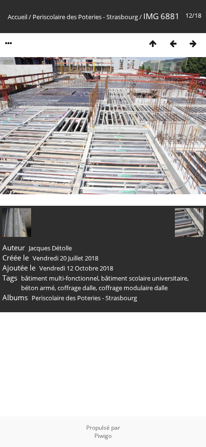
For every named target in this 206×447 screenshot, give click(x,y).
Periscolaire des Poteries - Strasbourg (85, 16)
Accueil (17, 16)
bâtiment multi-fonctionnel (59, 278)
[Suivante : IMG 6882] (193, 43)
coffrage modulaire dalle (133, 287)
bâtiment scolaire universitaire (144, 278)
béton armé (38, 287)
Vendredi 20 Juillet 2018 (65, 258)
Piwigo (103, 436)
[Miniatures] (153, 43)
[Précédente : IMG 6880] (173, 43)
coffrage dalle (76, 287)
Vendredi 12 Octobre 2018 (76, 268)
